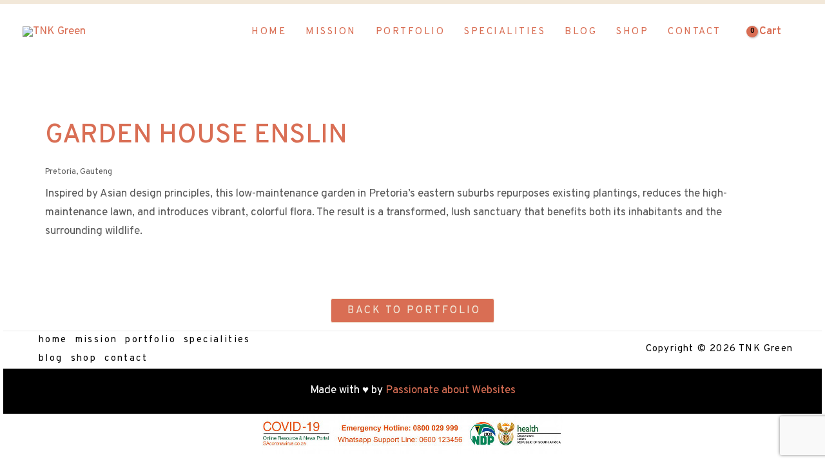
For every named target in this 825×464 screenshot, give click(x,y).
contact (126, 359)
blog (51, 359)
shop (84, 359)
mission (96, 340)
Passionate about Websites (450, 390)
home (53, 340)
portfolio (150, 340)
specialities (217, 340)
